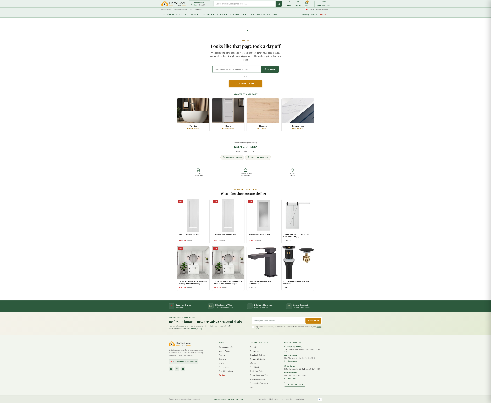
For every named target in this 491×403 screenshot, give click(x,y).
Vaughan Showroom (234, 157)
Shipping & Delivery (257, 355)
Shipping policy (273, 399)
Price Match (254, 367)
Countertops (237, 15)
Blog (275, 15)
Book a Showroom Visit (259, 375)
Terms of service (286, 399)
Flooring (222, 355)
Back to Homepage (245, 84)
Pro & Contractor (196, 9)
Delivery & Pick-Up (309, 15)
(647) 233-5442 (323, 5)
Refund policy (299, 399)
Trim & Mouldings (258, 15)
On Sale (324, 15)
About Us (253, 347)
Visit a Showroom (293, 384)
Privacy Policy (196, 329)
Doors (193, 15)
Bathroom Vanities (226, 347)
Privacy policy (261, 399)
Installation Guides (257, 379)
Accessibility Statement (259, 383)
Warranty (253, 363)
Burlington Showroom (259, 157)
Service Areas (166, 9)
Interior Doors (224, 351)
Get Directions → (291, 361)
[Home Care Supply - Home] (180, 343)
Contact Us (254, 351)
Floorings (207, 15)
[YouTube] (183, 369)
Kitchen (221, 15)
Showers (222, 359)
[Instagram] (177, 369)
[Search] (279, 4)
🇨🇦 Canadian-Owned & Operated (317, 9)
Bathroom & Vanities (174, 15)
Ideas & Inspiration (180, 9)
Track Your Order (256, 371)
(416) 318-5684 (290, 355)
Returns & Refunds (257, 359)
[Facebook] (171, 369)
